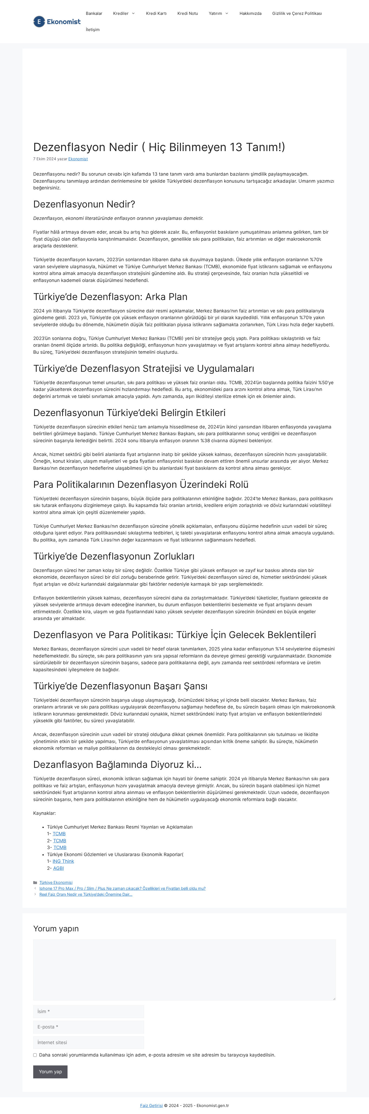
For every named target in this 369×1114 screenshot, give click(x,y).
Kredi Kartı (156, 13)
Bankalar (94, 13)
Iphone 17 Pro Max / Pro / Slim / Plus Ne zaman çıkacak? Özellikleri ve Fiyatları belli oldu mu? (122, 888)
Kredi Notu (187, 13)
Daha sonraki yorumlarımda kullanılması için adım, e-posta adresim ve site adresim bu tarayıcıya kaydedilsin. (157, 1055)
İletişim (93, 29)
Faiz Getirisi (151, 1105)
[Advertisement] (184, 100)
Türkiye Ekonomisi (55, 882)
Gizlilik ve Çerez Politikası (297, 13)
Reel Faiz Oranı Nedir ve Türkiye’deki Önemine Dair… (85, 894)
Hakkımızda (250, 13)
